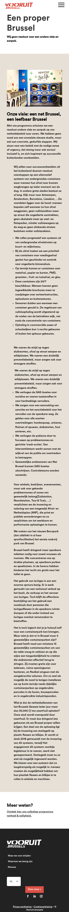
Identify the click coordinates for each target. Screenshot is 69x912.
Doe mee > (34, 889)
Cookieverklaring (43, 907)
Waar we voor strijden (19, 856)
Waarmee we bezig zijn (20, 861)
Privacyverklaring (22, 907)
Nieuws (12, 867)
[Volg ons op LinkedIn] (34, 896)
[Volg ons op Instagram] (41, 896)
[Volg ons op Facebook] (27, 896)
